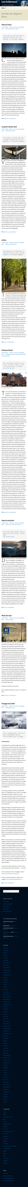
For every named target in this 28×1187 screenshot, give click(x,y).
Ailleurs (5, 1112)
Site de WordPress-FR (8, 1180)
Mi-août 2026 (6, 906)
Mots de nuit (7, 616)
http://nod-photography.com (14, 879)
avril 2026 (5, 958)
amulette (9, 130)
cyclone (12, 244)
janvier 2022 (6, 1082)
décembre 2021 (6, 1084)
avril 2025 (5, 987)
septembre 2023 (7, 1033)
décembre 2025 (6, 967)
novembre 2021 (6, 1087)
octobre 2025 (6, 972)
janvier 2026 (6, 965)
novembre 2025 (6, 970)
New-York (7, 356)
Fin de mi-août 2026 (7, 904)
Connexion (5, 1173)
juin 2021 (5, 1099)
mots (8, 619)
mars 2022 (5, 1077)
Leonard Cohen (17, 354)
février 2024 (6, 1021)
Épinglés (5, 1141)
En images (5, 1136)
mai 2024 (5, 1014)
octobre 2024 (6, 1001)
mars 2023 (5, 1048)
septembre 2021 (7, 1092)
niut (14, 28)
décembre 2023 (6, 1026)
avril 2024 (5, 1016)
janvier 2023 (6, 1053)
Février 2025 (6, 901)
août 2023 (5, 1036)
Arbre (4, 240)
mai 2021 (5, 1101)
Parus (3, 28)
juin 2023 (5, 1040)
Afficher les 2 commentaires (9, 118)
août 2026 (5, 948)
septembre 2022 (7, 1062)
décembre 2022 (6, 1055)
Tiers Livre (5, 1163)
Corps (8, 524)
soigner (11, 619)
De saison (5, 1129)
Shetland (5, 1160)
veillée (17, 28)
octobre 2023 (6, 1031)
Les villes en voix (8, 368)
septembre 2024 (7, 1004)
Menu (3, 8)
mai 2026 (5, 955)
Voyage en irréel (11, 707)
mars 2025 (5, 989)
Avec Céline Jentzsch (8, 1117)
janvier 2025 (6, 994)
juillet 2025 (5, 980)
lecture (8, 28)
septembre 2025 (7, 975)
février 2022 (6, 1079)
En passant (5, 1138)
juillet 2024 (5, 1009)
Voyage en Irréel (8, 704)
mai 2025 (5, 984)
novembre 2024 (6, 999)
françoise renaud (7, 932)
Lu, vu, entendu (6, 1148)
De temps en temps (7, 1131)
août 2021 (5, 1094)
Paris (15, 244)
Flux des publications (8, 1176)
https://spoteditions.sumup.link (10, 873)
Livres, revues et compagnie (17, 27)
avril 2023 (5, 1045)
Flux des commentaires (8, 1178)
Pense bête (6, 1158)
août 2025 (5, 977)
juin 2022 (5, 1070)
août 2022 (5, 1065)
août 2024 (5, 1006)
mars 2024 (5, 1019)
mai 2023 (5, 1043)
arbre (8, 244)
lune (12, 28)
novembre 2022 (6, 1058)
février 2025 (6, 992)
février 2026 (6, 962)
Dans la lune (6, 25)
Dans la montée (8, 520)
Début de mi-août (7, 911)
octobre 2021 (6, 1089)
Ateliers (5, 1114)
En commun (5, 1134)
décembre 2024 (6, 997)
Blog (4, 1119)
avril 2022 (5, 1075)
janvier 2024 (6, 1023)
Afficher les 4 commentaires (9, 512)
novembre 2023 (6, 1028)
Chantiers (5, 1126)
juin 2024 (5, 1011)
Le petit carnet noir (9, 127)
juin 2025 (5, 982)
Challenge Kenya (7, 1124)
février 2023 (6, 1050)
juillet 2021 (5, 1097)
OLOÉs (4, 1153)
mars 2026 (5, 960)
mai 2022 (5, 1072)
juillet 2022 (5, 1067)
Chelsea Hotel (7, 350)
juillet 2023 (5, 1038)
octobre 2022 (6, 1060)
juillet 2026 (5, 950)
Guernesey (5, 1143)
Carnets (13, 130)
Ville (19, 524)
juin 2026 (5, 953)
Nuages (5, 1151)
